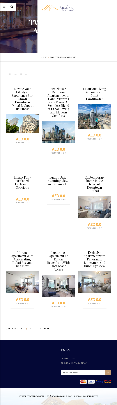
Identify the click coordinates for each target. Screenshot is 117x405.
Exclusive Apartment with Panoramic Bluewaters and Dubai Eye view (94, 259)
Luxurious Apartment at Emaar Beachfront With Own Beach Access (58, 260)
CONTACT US (68, 358)
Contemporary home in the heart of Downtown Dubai (95, 184)
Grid (15, 74)
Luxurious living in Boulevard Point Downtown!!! (94, 94)
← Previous (12, 329)
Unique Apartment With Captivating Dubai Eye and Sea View (22, 259)
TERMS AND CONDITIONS (74, 363)
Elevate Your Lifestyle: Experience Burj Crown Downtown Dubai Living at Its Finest (22, 99)
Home (44, 57)
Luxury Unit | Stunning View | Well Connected (58, 180)
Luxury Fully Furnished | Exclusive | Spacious (22, 182)
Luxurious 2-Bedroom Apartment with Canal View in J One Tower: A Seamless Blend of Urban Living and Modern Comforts (58, 102)
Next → (47, 329)
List (25, 74)
